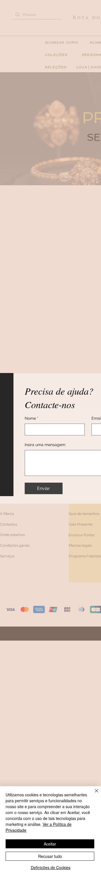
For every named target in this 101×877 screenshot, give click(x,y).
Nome (31, 418)
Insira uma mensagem (45, 444)
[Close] (93, 794)
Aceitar (50, 844)
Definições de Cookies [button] (50, 867)
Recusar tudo (50, 856)
